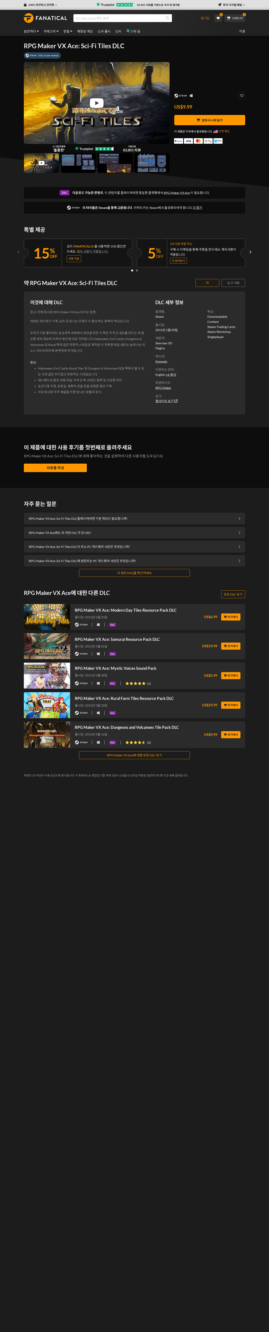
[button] (40, 5)
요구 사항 (233, 283)
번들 (66, 31)
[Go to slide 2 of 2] (136, 270)
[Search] (167, 18)
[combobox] (135, 18)
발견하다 (30, 31)
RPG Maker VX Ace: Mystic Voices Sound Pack (115, 668)
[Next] (250, 252)
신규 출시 (104, 31)
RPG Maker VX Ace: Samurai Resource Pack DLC (117, 639)
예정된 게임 (85, 31)
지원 (242, 31)
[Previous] (19, 252)
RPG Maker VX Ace (177, 193)
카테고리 (50, 31)
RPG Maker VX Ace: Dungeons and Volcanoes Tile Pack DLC (127, 727)
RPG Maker (163, 388)
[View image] (41, 163)
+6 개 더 (171, 374)
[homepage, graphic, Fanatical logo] (45, 18)
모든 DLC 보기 (233, 594)
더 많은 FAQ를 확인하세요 (134, 573)
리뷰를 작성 (55, 468)
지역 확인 (224, 131)
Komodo (161, 361)
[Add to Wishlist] (241, 95)
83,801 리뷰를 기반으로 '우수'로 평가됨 (158, 4)
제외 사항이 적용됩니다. (92, 251)
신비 (118, 31)
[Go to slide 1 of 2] (132, 270)
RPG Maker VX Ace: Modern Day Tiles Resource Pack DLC (125, 610)
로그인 (205, 18)
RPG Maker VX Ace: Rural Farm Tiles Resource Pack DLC (124, 698)
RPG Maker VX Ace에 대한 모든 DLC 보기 (134, 755)
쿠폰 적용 (74, 258)
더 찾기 (197, 207)
